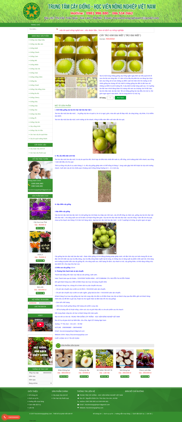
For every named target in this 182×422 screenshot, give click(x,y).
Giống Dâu (33, 101)
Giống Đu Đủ (34, 93)
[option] (40, 214)
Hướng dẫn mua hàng (36, 401)
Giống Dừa (33, 106)
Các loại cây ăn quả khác (39, 134)
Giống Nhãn (34, 64)
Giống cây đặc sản (36, 44)
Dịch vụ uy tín (33, 398)
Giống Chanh (34, 52)
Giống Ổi (33, 118)
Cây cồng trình (35, 126)
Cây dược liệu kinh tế (37, 149)
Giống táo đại (84, 370)
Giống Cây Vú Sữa (36, 130)
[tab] (63, 106)
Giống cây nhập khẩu (37, 40)
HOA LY (40, 255)
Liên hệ (31, 408)
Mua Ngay (120, 97)
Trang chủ (35, 25)
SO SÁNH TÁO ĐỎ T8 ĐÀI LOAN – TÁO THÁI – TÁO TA (104, 371)
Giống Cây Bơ (35, 122)
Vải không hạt (125, 370)
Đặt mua (63, 376)
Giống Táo (33, 110)
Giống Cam (34, 56)
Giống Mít (33, 60)
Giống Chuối (34, 85)
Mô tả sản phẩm (63, 106)
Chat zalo (32, 420)
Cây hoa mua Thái (40, 222)
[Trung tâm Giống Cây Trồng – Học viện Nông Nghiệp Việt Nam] (91, 11)
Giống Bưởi (34, 48)
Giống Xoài (34, 73)
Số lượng (103, 98)
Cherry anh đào (145, 370)
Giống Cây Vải (35, 69)
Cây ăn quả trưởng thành (38, 138)
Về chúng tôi (33, 395)
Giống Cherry (34, 97)
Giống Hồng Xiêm (36, 77)
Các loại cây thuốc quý (38, 153)
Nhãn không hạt (64, 370)
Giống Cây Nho (35, 114)
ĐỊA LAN (40, 287)
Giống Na (33, 81)
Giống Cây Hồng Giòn (37, 89)
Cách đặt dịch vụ (35, 404)
